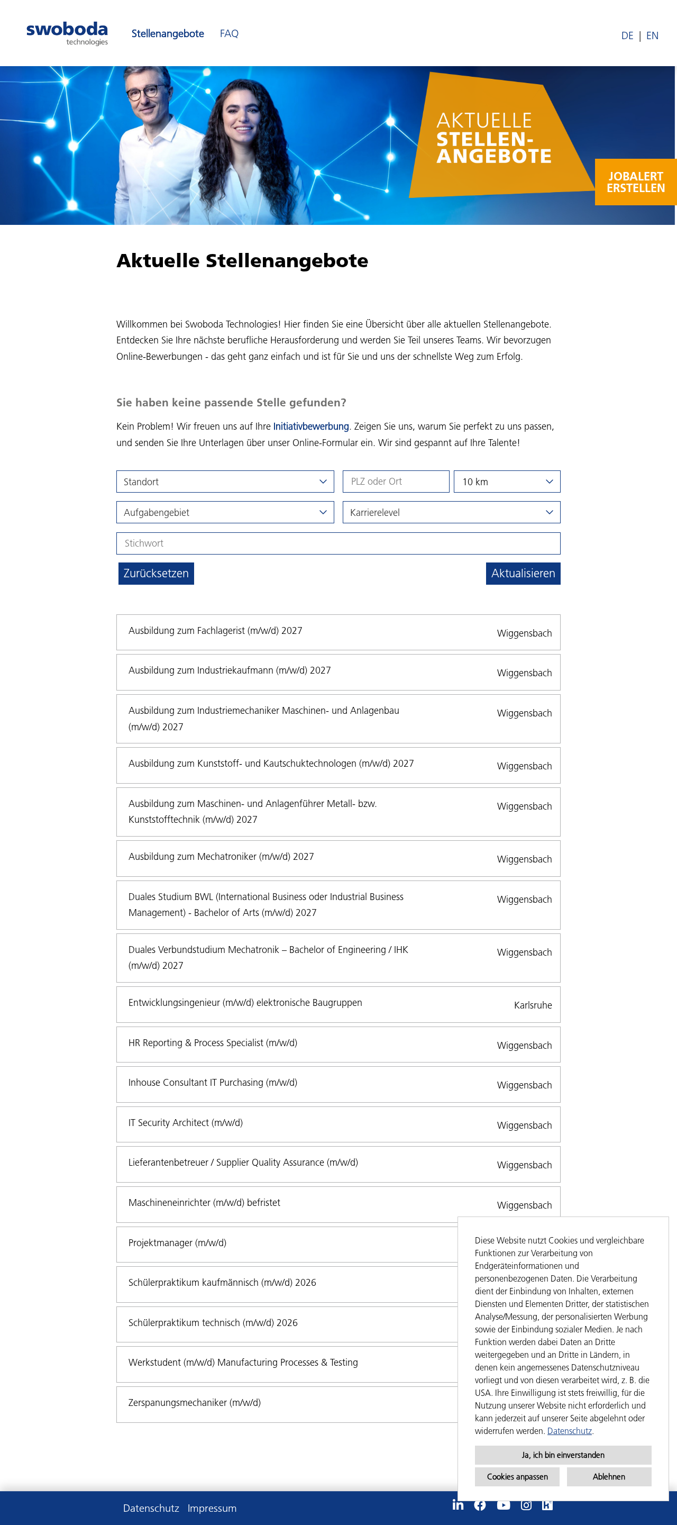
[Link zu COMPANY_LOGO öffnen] (67, 33)
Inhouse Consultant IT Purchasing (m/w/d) (213, 1082)
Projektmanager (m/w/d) (177, 1243)
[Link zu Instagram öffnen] (526, 1505)
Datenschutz (569, 1431)
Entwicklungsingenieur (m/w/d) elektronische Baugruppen (245, 1002)
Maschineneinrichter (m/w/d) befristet (204, 1202)
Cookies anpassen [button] (517, 1477)
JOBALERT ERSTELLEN (636, 182)
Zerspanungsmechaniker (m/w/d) (195, 1402)
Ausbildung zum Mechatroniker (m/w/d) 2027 (221, 856)
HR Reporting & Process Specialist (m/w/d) (213, 1043)
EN (652, 35)
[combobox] (507, 481)
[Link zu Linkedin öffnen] (458, 1505)
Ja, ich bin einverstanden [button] (563, 1455)
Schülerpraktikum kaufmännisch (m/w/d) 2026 (222, 1282)
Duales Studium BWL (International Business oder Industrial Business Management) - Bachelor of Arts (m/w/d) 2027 (266, 905)
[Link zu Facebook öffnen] (480, 1505)
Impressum (212, 1508)
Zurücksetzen (156, 573)
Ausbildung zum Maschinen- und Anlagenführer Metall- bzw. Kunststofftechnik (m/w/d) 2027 (253, 811)
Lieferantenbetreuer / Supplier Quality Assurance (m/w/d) (243, 1162)
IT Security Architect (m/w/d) (186, 1122)
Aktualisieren (523, 573)
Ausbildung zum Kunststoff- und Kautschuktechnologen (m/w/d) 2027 (271, 763)
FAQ (229, 33)
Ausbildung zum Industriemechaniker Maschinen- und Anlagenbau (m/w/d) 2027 (264, 718)
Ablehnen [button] (609, 1477)
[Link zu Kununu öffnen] (547, 1505)
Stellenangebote (168, 33)
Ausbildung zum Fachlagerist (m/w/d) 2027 (216, 630)
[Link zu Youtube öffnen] (503, 1505)
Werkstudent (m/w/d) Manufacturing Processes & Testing (243, 1362)
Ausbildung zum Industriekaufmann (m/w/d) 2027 (230, 670)
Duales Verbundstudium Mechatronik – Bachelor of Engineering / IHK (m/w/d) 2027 (268, 957)
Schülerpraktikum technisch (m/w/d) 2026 (213, 1323)
